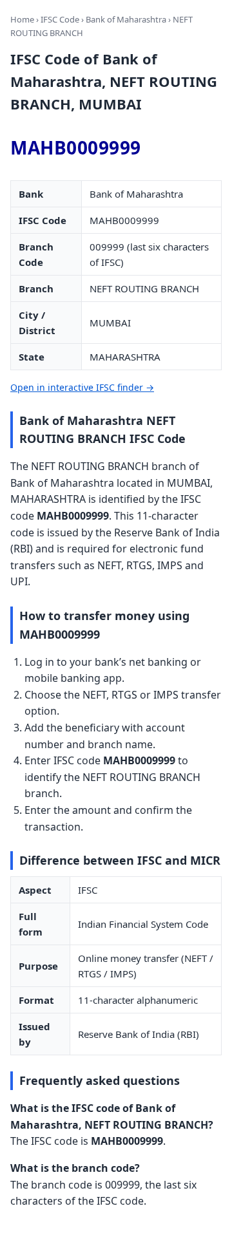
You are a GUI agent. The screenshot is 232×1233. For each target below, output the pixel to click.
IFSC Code (60, 19)
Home (22, 19)
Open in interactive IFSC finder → (82, 387)
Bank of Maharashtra (126, 19)
